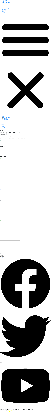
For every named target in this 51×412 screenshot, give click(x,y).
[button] (25, 64)
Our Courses (3, 120)
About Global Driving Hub (6, 2)
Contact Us (3, 12)
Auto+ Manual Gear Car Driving (7, 7)
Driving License (3, 10)
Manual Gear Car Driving (6, 6)
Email (1, 255)
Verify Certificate (3, 9)
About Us (2, 1)
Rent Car (2, 11)
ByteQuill (11, 411)
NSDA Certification (5, 3)
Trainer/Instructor (5, 4)
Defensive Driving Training (6, 8)
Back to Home (2, 137)
